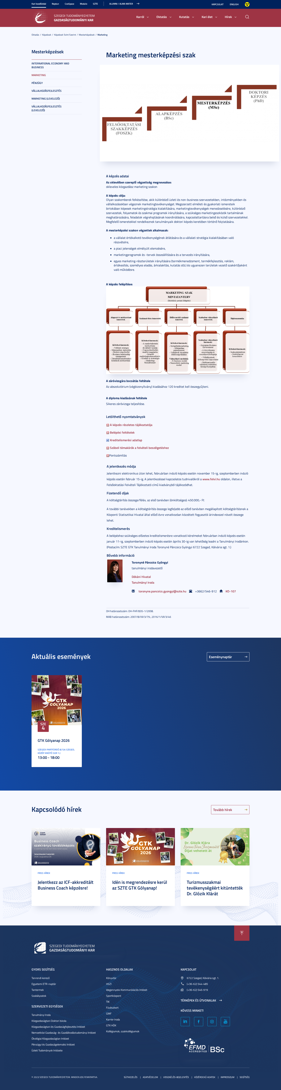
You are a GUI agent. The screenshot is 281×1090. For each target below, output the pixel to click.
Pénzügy (37, 83)
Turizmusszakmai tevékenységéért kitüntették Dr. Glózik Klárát (215, 888)
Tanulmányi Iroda (143, 582)
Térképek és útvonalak (198, 1000)
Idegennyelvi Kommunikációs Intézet (126, 990)
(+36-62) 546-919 (197, 990)
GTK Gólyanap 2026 (54, 740)
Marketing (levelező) (46, 98)
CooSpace (69, 3)
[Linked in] (185, 1021)
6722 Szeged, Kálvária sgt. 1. (203, 978)
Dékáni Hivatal (141, 576)
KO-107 (231, 591)
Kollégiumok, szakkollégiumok (122, 1031)
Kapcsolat (217, 4)
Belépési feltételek (122, 432)
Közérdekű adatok (204, 1077)
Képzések (46, 34)
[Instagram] (212, 1021)
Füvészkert (112, 1007)
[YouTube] (225, 1021)
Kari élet (207, 17)
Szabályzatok (39, 996)
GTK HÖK (111, 1025)
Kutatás (184, 17)
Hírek (228, 17)
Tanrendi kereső (41, 978)
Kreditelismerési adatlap (125, 440)
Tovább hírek (222, 809)
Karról (140, 17)
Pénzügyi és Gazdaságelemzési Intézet (53, 1044)
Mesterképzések (87, 34)
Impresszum (227, 1077)
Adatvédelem (150, 1077)
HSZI (108, 984)
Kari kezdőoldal (39, 3)
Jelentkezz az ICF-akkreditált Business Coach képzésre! (65, 885)
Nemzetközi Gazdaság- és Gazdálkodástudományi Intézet (64, 1032)
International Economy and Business (50, 65)
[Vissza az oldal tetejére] (241, 933)
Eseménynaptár (220, 656)
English (234, 4)
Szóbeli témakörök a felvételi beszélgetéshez (139, 447)
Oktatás (161, 17)
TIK (108, 1001)
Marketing (102, 34)
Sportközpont (113, 996)
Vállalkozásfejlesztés (47, 90)
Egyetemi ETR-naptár (44, 984)
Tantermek (38, 990)
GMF (108, 1013)
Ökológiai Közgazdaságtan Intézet (50, 1038)
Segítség (244, 1077)
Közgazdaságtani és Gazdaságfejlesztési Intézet (58, 1026)
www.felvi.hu (211, 479)
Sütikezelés (130, 1077)
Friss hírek (44, 873)
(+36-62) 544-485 (197, 984)
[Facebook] (198, 1021)
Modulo (83, 3)
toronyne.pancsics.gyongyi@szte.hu (162, 591)
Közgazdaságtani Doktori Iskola (49, 1021)
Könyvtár (111, 978)
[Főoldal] (41, 17)
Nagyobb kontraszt (247, 4)
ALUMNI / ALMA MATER (121, 3)
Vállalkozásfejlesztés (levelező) (47, 108)
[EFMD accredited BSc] (204, 1047)
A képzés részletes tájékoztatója (130, 425)
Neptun (55, 3)
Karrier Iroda (113, 1019)
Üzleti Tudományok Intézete (47, 1050)
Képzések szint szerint (65, 34)
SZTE (95, 3)
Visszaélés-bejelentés (176, 1077)
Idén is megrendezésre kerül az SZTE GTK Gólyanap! (139, 885)
